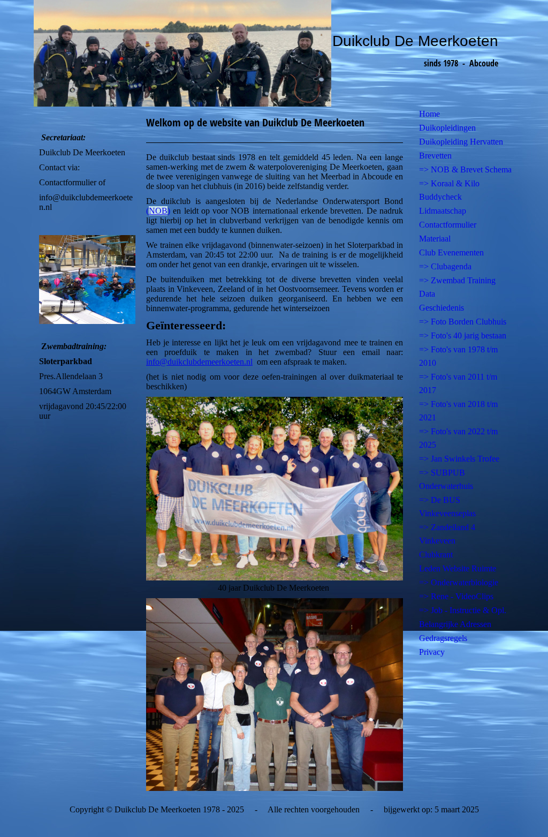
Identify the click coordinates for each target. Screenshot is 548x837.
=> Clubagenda (445, 266)
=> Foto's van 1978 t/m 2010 (458, 356)
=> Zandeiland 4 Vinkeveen (447, 534)
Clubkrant (436, 554)
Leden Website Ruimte (457, 568)
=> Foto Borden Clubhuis (462, 321)
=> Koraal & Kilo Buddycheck (449, 190)
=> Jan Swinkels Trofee (459, 458)
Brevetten (435, 155)
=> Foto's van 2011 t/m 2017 (458, 383)
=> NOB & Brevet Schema (465, 169)
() (158, 210)
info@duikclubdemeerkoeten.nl (199, 361)
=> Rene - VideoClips (456, 596)
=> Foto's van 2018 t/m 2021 (458, 410)
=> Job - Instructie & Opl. (462, 610)
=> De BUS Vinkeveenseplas (447, 506)
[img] (274, 53)
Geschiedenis (441, 307)
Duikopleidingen (447, 127)
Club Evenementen (451, 252)
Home (429, 113)
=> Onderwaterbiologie (458, 582)
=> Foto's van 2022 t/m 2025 (458, 438)
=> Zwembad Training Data (457, 287)
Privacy (432, 652)
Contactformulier (447, 224)
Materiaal (435, 238)
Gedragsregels (443, 638)
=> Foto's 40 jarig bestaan (462, 335)
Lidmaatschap (442, 210)
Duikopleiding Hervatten (461, 141)
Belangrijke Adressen (455, 624)
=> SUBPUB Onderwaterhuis (446, 479)
